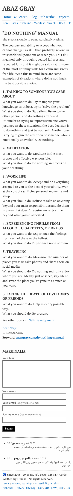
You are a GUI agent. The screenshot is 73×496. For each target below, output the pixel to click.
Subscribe (47, 17)
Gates (14, 23)
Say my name (21, 414)
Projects (63, 17)
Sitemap (31, 488)
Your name (9, 391)
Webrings (7, 488)
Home (7, 17)
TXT (40, 488)
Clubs (54, 483)
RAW (54, 488)
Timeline (25, 23)
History (20, 488)
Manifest (39, 23)
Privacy (15, 483)
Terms (5, 483)
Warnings (27, 483)
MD (47, 488)
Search (22, 17)
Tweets (52, 23)
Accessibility (42, 483)
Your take (8, 358)
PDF (61, 488)
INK (68, 488)
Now (5, 23)
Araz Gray (9, 328)
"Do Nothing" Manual (30, 33)
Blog (33, 17)
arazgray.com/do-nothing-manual (40, 337)
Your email (20, 403)
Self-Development (41, 320)
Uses (62, 23)
